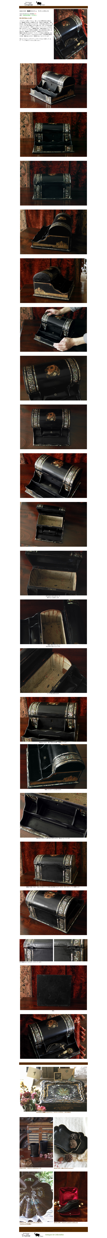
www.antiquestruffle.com (58, 1230)
